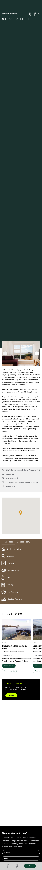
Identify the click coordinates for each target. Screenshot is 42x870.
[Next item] (37, 353)
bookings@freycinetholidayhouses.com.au (22, 482)
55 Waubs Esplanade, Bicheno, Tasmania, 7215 (23, 470)
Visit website (11, 478)
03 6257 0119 (10, 474)
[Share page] (38, 14)
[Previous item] (5, 353)
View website (8, 666)
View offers (11, 695)
